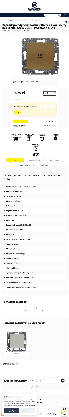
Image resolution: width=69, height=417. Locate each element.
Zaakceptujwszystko (11, 410)
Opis (15, 160)
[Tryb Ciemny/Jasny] (39, 386)
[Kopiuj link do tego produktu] (66, 22)
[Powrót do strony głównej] (1, 20)
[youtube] (36, 386)
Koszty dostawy (54, 160)
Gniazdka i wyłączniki (9, 20)
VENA (29, 20)
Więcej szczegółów (18, 82)
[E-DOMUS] (34, 6)
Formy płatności (24, 165)
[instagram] (32, 386)
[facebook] (29, 386)
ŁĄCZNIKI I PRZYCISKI (36, 20)
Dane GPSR (44, 165)
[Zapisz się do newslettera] (63, 381)
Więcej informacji (34, 160)
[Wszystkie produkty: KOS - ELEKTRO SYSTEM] (49, 94)
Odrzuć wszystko (27, 410)
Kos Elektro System (21, 20)
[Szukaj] (59, 15)
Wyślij (17, 112)
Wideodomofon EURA (44, 413)
